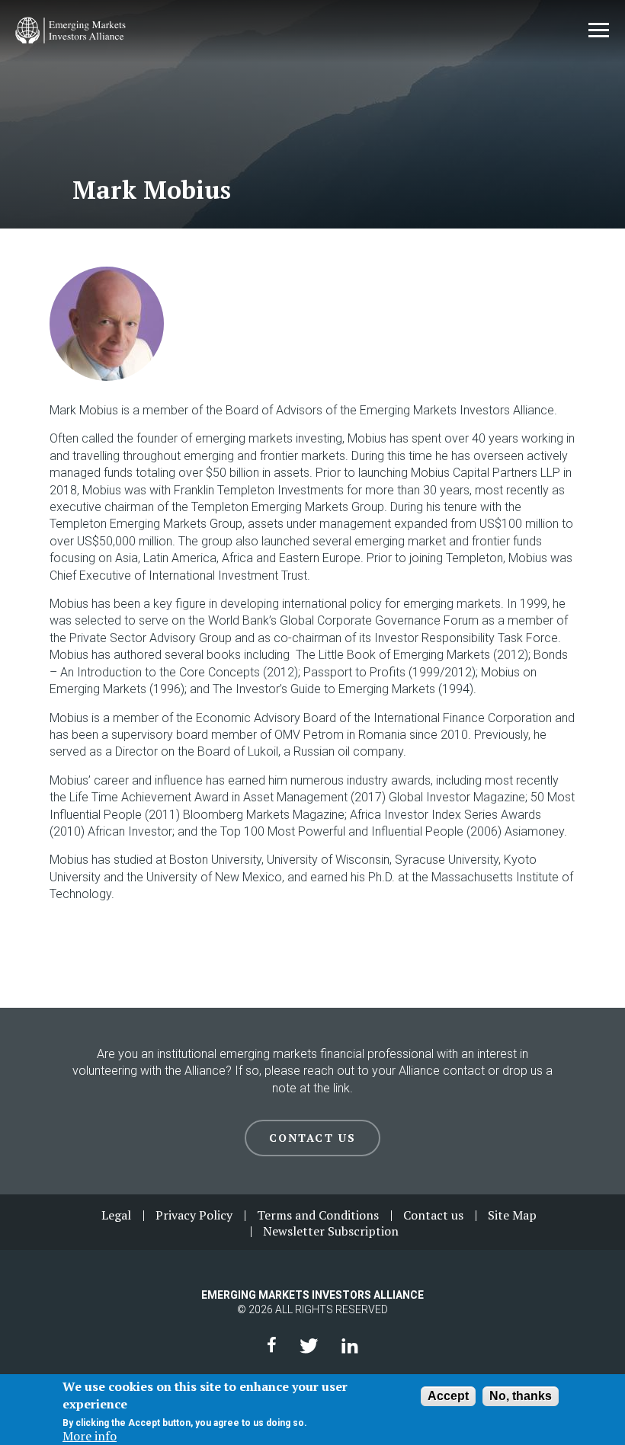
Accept (448, 1395)
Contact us (433, 1215)
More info (89, 1436)
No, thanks (520, 1395)
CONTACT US (312, 1137)
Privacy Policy (193, 1215)
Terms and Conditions (318, 1215)
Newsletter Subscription (331, 1231)
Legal (116, 1215)
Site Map (512, 1215)
